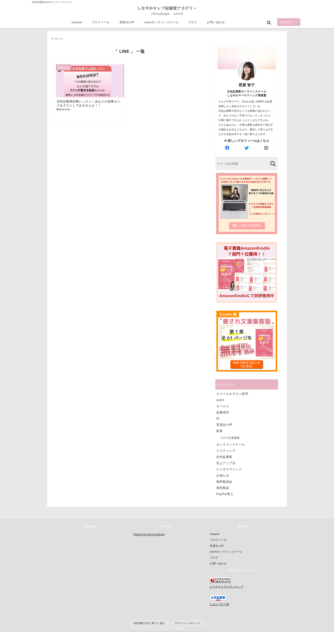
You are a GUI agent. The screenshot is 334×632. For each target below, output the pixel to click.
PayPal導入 (224, 494)
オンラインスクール (230, 444)
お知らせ (222, 475)
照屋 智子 (247, 84)
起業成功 (222, 412)
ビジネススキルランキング (226, 586)
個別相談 (222, 487)
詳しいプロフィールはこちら (248, 140)
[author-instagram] (266, 148)
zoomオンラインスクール (161, 22)
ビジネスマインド (229, 469)
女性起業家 (224, 456)
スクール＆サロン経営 (232, 393)
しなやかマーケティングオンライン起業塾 (157, 628)
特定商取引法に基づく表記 (149, 623)
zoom (220, 400)
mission (77, 22)
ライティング (225, 450)
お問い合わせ (216, 22)
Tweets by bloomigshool (149, 534)
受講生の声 (127, 22)
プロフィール (101, 22)
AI (217, 418)
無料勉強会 (224, 481)
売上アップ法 (225, 463)
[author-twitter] (247, 148)
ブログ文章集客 (230, 438)
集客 (219, 430)
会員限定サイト (289, 22)
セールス (222, 406)
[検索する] (272, 163)
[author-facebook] (227, 148)
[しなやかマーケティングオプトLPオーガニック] (246, 233)
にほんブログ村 (219, 604)
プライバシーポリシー (188, 623)
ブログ (192, 22)
